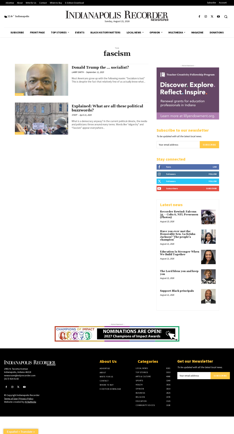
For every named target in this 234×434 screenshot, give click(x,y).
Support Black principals (177, 291)
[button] (226, 16)
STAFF (74, 115)
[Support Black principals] (208, 296)
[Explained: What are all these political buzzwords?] (41, 119)
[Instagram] (205, 16)
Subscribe (209, 144)
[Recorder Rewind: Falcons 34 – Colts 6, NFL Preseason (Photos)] (208, 217)
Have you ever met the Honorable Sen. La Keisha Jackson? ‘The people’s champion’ (177, 236)
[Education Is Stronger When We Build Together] (208, 257)
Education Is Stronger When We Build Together (179, 253)
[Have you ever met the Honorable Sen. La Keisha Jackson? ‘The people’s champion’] (208, 236)
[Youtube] (218, 16)
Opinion (19, 94)
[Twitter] (212, 16)
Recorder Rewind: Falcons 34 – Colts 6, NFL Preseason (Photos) (179, 214)
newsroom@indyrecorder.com (19, 375)
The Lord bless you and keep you (179, 273)
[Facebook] (199, 16)
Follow (213, 174)
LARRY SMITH (78, 72)
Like (215, 167)
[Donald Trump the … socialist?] (41, 80)
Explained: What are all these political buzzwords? (107, 108)
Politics (19, 133)
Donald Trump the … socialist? (100, 67)
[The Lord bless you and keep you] (208, 276)
